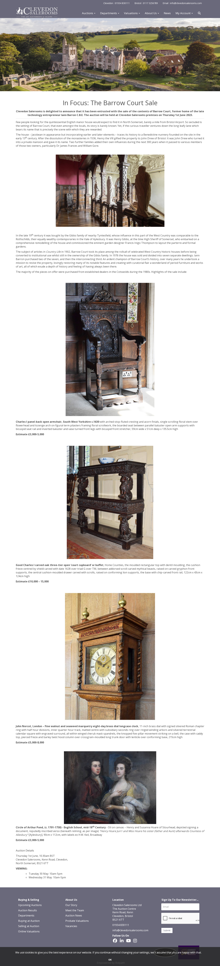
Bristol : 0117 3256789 (146, 3)
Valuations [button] (131, 13)
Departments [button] (109, 13)
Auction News (73, 915)
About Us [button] (151, 13)
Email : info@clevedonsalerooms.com (182, 3)
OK (110, 959)
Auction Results (27, 910)
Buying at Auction (29, 921)
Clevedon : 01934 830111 (116, 3)
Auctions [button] (88, 13)
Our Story (71, 905)
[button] (199, 13)
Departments (26, 915)
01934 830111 (120, 925)
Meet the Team (74, 910)
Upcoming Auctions (30, 905)
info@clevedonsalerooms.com (130, 930)
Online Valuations (29, 931)
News (167, 13)
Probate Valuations (77, 921)
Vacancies (71, 926)
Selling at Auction (28, 926)
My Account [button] (183, 13)
